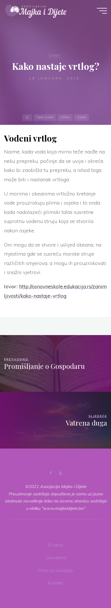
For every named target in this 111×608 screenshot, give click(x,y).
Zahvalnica (55, 557)
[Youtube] (60, 473)
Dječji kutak (44, 117)
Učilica (65, 117)
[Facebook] (50, 473)
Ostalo (54, 55)
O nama (55, 545)
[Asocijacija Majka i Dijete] (36, 10)
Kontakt (55, 583)
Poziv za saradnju (55, 570)
